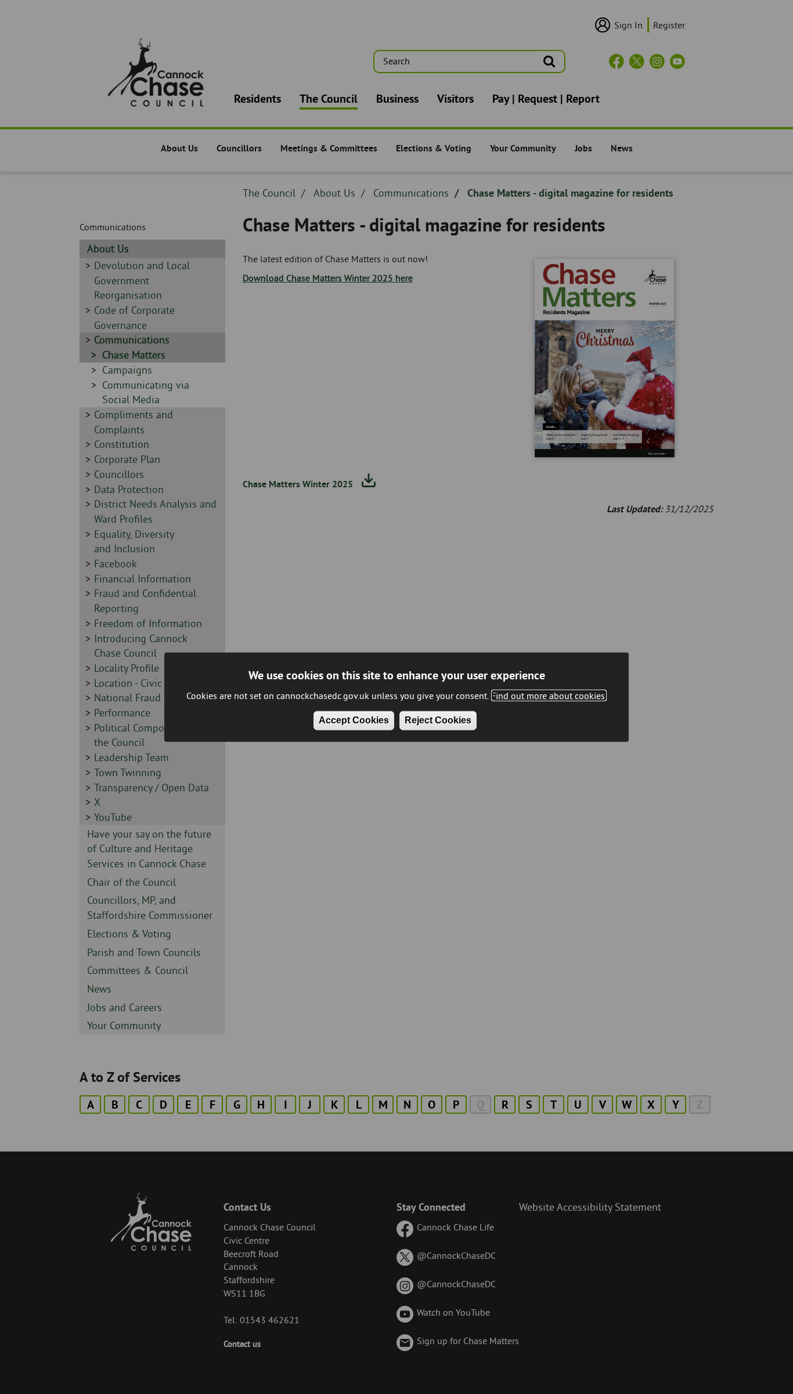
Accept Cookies (354, 720)
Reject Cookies (438, 720)
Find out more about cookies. (549, 695)
